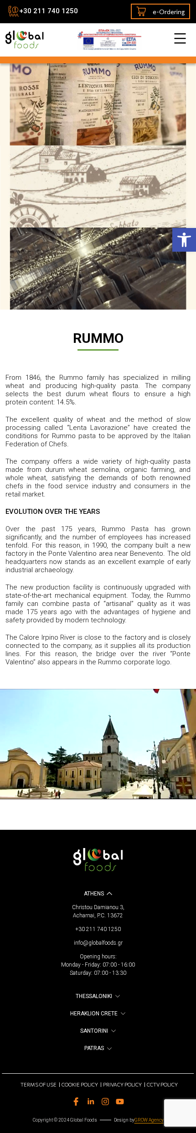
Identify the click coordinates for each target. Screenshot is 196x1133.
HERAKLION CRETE (94, 1013)
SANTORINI (94, 1031)
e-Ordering (169, 12)
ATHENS (94, 893)
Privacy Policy (122, 1084)
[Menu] (179, 38)
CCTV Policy (162, 1084)
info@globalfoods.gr (98, 943)
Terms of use (39, 1084)
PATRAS (94, 1048)
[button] (184, 240)
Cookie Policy (80, 1084)
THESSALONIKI (94, 996)
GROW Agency (149, 1120)
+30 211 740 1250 (48, 11)
